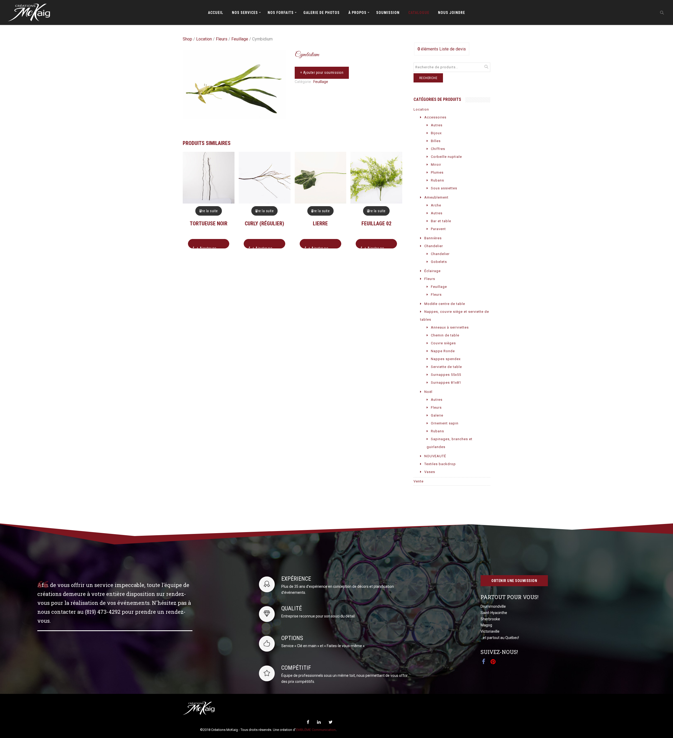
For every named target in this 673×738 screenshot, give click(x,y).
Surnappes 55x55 (446, 375)
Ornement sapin (444, 423)
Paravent (438, 229)
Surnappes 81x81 (446, 382)
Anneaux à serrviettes (450, 327)
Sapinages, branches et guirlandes (449, 443)
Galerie (437, 415)
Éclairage (432, 271)
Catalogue (418, 13)
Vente (419, 481)
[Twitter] (331, 722)
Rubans (437, 180)
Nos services (245, 13)
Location (204, 39)
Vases (429, 472)
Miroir (436, 165)
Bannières (433, 238)
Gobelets (439, 262)
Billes (436, 141)
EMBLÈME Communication (316, 730)
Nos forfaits (281, 13)
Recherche (428, 78)
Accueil (215, 13)
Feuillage (239, 39)
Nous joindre (451, 13)
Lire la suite (208, 211)
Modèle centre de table (444, 304)
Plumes (437, 172)
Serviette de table (446, 367)
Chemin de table (445, 335)
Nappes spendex (446, 359)
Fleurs (221, 39)
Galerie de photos (321, 13)
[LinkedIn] (319, 722)
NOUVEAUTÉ (435, 456)
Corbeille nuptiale (446, 157)
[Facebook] (308, 722)
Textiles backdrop (440, 464)
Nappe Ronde (443, 351)
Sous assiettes (444, 188)
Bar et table (441, 221)
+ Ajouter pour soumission (322, 72)
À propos (357, 13)
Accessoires (435, 117)
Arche (436, 205)
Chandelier (433, 246)
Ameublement (436, 197)
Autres (436, 125)
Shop (187, 39)
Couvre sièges (443, 343)
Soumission (388, 13)
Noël (428, 392)
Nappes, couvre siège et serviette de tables (454, 315)
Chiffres (438, 149)
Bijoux (436, 133)
